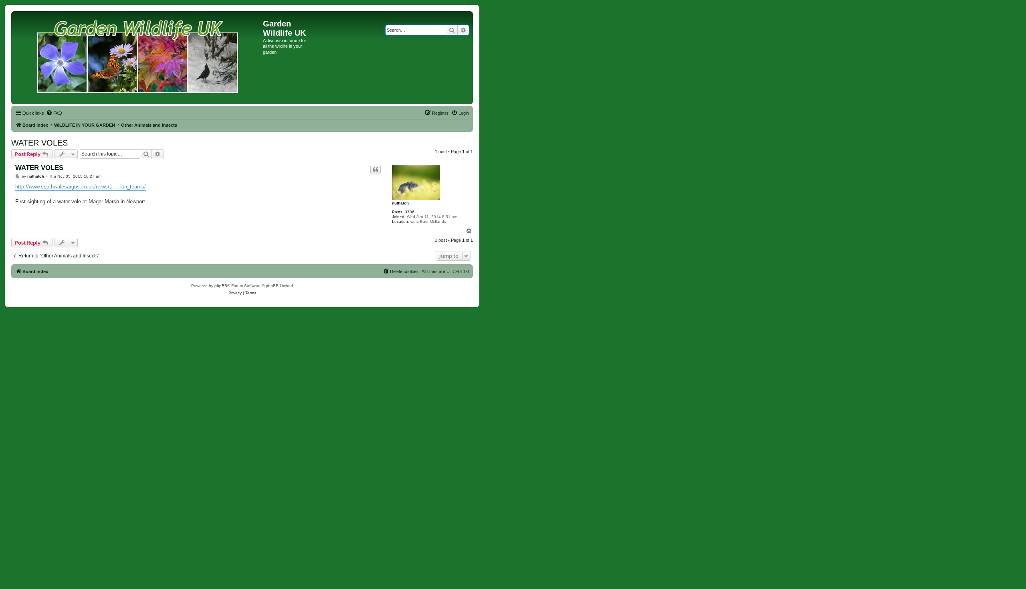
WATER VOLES (39, 142)
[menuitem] (54, 113)
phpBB (220, 285)
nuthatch (400, 203)
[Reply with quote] (375, 169)
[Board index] (138, 57)
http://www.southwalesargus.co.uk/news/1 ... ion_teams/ (80, 187)
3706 (409, 212)
